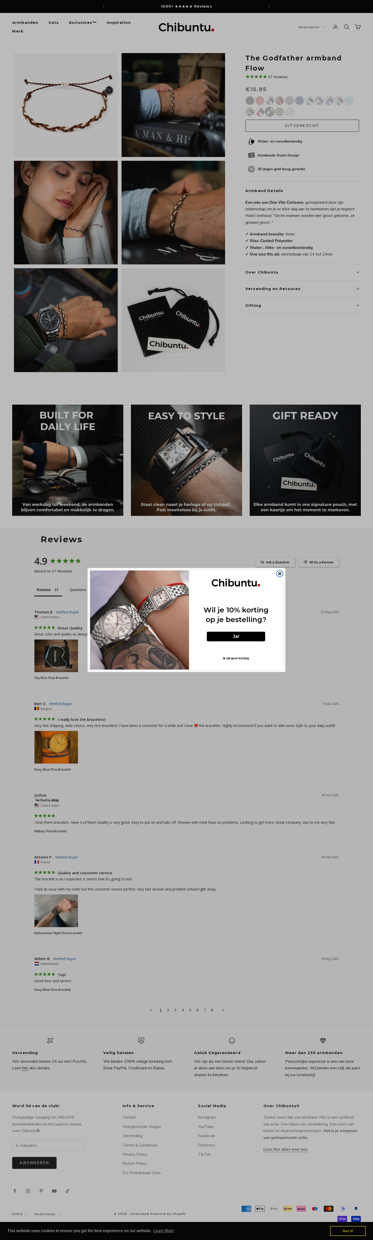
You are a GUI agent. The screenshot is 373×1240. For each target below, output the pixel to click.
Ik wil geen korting (236, 658)
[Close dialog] (280, 573)
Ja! (236, 636)
